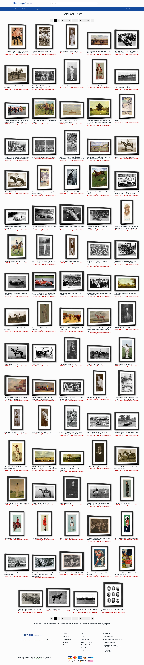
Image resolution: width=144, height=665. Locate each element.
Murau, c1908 (118, 121)
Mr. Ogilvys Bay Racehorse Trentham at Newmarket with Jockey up (15, 398)
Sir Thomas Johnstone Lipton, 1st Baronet (126, 538)
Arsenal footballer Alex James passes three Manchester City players (98, 504)
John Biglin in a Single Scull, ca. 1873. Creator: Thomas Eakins (70, 121)
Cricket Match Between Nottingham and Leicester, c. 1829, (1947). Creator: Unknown (71, 468)
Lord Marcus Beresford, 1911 (68, 364)
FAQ (82, 633)
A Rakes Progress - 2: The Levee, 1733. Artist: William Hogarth (98, 539)
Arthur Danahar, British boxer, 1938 (42, 432)
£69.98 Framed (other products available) (16, 54)
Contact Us (106, 633)
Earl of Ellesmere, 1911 (66, 503)
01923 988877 (109, 636)
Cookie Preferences (87, 651)
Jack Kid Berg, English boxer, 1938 (70, 261)
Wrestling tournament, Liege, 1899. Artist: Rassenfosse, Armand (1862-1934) (16, 52)
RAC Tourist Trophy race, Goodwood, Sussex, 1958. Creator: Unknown (97, 433)
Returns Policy (85, 639)
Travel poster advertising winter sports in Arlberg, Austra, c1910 (44, 192)
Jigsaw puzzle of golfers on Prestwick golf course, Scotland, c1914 (98, 157)
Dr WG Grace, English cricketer (68, 86)
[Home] (23, 5)
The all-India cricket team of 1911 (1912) (71, 573)
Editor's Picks (26, 9)
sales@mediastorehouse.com (113, 639)
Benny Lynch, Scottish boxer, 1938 (69, 51)
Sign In (128, 9)
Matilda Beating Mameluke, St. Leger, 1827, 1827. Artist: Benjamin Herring (43, 398)
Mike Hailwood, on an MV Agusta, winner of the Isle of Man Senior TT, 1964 (126, 52)
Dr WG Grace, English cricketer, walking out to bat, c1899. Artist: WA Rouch (44, 86)
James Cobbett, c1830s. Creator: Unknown (16, 503)
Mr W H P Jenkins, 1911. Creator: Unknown (99, 467)
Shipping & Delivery (87, 642)
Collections (17, 9)
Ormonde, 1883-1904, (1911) (95, 364)
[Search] (95, 4)
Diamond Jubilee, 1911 (11, 364)
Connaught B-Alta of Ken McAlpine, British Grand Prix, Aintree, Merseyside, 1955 (126, 433)
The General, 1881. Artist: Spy (40, 538)
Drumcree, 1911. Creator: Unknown (124, 157)
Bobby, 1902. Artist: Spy (66, 538)
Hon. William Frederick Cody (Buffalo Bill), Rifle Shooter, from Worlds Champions (126, 227)
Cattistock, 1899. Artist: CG (12, 538)
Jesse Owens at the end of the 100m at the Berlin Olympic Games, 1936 (71, 433)
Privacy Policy (85, 636)
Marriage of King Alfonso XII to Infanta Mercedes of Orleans (29, 610)
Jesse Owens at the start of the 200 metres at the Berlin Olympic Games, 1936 (72, 157)
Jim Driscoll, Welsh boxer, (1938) (14, 432)
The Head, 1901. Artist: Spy (122, 503)
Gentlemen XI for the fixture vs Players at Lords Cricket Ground (72, 398)
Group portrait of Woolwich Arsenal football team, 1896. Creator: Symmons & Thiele (99, 263)
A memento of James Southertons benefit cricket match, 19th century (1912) (126, 398)
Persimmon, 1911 (37, 364)
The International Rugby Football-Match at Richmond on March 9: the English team (126, 192)
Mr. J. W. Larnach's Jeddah (53, 609)
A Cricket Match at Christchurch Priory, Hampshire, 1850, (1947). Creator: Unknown (44, 467)
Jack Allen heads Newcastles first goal (43, 157)
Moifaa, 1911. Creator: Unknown (13, 192)
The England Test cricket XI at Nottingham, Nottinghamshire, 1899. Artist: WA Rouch (16, 157)
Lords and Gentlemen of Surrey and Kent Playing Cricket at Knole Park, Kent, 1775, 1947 (99, 122)
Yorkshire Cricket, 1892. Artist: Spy (97, 86)
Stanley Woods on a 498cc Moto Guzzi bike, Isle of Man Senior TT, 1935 (125, 262)
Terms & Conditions (87, 645)
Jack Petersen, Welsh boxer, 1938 (97, 397)
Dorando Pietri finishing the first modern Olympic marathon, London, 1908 (16, 121)
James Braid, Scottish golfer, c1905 (70, 192)
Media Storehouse (39, 659)
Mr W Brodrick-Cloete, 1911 (122, 328)
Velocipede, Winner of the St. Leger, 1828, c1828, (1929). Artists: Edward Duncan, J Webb (99, 329)
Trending (35, 9)
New (41, 9)
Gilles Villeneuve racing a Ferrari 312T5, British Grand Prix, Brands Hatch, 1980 (43, 294)
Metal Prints (84, 648)
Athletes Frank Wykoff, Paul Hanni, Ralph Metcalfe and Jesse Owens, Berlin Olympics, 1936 (44, 574)
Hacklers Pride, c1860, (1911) (40, 503)
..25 (88, 20)
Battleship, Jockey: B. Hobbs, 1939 (14, 261)
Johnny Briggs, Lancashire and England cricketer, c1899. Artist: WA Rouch (43, 262)
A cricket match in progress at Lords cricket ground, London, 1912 (125, 86)
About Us (65, 633)
